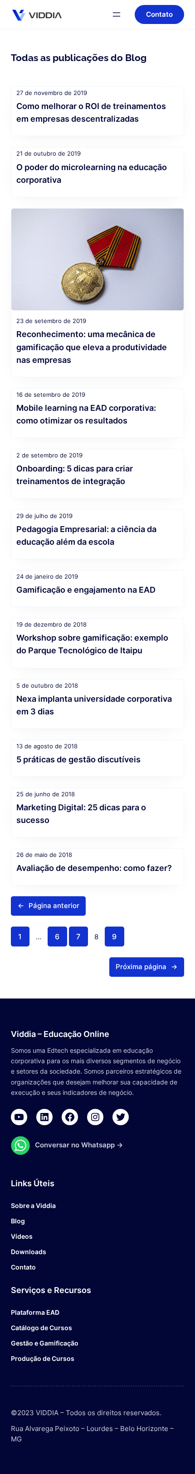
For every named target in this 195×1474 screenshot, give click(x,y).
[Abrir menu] (116, 14)
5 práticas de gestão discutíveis (78, 759)
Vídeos (22, 1236)
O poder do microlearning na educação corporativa (91, 173)
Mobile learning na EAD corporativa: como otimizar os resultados (86, 414)
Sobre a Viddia (33, 1205)
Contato (23, 1267)
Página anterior (48, 906)
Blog (18, 1221)
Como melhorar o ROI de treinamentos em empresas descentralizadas (91, 112)
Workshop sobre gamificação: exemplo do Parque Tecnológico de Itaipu (92, 643)
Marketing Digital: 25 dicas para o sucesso (81, 813)
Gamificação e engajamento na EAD (86, 589)
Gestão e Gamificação (44, 1343)
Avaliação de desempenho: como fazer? (94, 868)
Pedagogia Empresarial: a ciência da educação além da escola (86, 535)
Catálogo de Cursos (41, 1327)
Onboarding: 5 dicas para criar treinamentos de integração (74, 474)
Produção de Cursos (42, 1358)
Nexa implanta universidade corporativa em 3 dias (94, 705)
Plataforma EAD (35, 1312)
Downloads (28, 1251)
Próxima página (146, 967)
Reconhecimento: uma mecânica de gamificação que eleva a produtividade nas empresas (91, 346)
